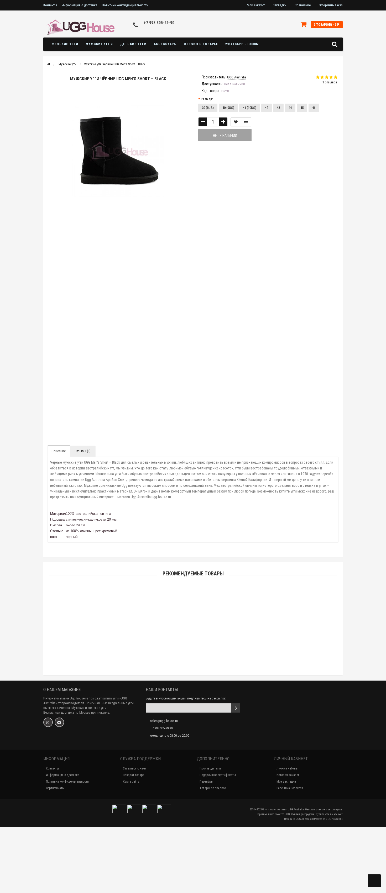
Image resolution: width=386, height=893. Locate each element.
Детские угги (133, 44)
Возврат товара (133, 775)
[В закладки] (236, 121)
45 (302, 108)
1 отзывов (329, 82)
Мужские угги (99, 44)
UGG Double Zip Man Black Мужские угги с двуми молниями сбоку (193, 647)
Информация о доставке (79, 5)
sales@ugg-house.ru (164, 721)
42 (266, 108)
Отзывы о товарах (201, 44)
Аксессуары (165, 44)
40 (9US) (228, 108)
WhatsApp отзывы (242, 44)
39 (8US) (208, 108)
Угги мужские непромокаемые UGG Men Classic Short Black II (193, 869)
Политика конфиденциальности (125, 5)
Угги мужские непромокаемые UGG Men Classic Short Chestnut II (193, 797)
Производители (210, 768)
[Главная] (48, 64)
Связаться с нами (135, 768)
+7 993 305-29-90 (159, 22)
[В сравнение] (246, 121)
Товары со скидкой (213, 788)
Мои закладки (286, 781)
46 (313, 108)
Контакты (50, 5)
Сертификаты (55, 788)
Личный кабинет (288, 768)
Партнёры (206, 781)
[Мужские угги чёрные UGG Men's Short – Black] (61, 234)
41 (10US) (249, 108)
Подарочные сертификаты (218, 775)
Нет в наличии (225, 135)
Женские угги (64, 44)
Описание (58, 451)
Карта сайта (131, 781)
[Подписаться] (235, 708)
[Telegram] (59, 722)
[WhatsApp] (48, 722)
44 (290, 108)
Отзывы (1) (83, 451)
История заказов (288, 775)
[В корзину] (180, 640)
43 (278, 108)
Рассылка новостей (290, 788)
